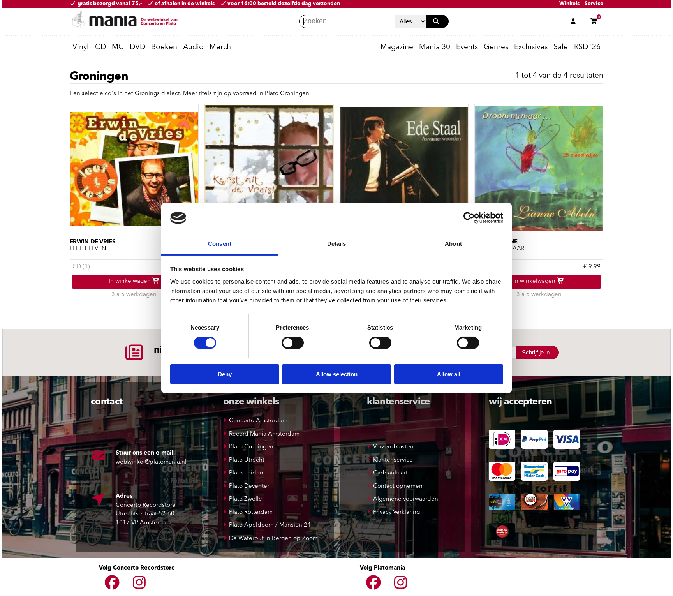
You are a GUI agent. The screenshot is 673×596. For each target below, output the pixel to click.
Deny (225, 374)
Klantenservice (393, 460)
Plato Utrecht (246, 460)
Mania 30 (434, 47)
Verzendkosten (393, 447)
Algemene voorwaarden (405, 499)
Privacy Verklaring (396, 512)
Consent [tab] (219, 243)
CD (100, 47)
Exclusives (531, 47)
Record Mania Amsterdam (264, 434)
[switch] (293, 343)
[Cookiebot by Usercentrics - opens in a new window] (469, 218)
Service (594, 3)
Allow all (448, 374)
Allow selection (337, 374)
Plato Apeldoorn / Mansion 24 (270, 525)
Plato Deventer (249, 486)
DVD (137, 47)
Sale (560, 47)
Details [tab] (336, 243)
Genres (496, 47)
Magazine (397, 47)
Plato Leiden (246, 473)
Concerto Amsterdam (258, 421)
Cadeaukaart (390, 473)
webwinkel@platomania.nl (151, 462)
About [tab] (453, 243)
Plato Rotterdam (251, 512)
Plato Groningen (251, 447)
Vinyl (80, 47)
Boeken (164, 47)
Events (467, 47)
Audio (193, 47)
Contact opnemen (398, 486)
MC (118, 47)
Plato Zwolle (245, 499)
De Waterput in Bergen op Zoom (273, 538)
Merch (220, 47)
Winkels (569, 3)
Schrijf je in (536, 352)
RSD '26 (587, 47)
